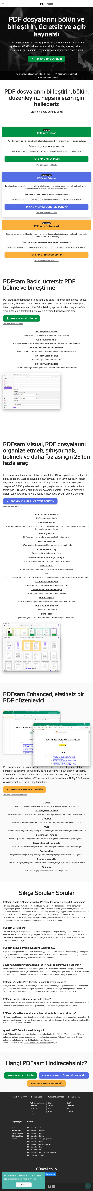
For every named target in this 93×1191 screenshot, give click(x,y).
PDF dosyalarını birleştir (46, 332)
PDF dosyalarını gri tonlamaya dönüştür (41, 1152)
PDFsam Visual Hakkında (46, 213)
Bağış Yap (33, 1108)
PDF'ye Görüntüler (34, 1150)
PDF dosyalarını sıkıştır (46, 514)
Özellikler (33, 1106)
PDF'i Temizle (46, 565)
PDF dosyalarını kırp (46, 549)
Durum (14, 1139)
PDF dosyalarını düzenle (46, 811)
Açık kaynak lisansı (37, 1103)
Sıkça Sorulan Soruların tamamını (37, 1043)
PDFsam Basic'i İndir (49, 59)
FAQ (31, 1111)
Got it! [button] (23, 1185)
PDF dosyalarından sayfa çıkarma (46, 348)
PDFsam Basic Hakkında (46, 165)
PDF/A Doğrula (46, 598)
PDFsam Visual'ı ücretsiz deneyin (46, 207)
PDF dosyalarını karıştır (46, 364)
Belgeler (33, 1114)
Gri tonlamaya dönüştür (46, 581)
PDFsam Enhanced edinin (47, 254)
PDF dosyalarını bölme (46, 340)
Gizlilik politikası (17, 1136)
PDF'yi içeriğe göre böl (35, 1155)
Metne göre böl (46, 533)
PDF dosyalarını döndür (46, 356)
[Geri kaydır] (88, 1186)
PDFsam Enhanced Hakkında (46, 261)
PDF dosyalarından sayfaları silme (39, 1144)
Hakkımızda (16, 1130)
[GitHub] (24, 1097)
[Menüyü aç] (3, 3)
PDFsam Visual (64, 1037)
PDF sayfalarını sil (46, 541)
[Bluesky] (50, 1188)
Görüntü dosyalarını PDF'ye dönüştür (46, 557)
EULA (50, 1103)
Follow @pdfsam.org (48, 1174)
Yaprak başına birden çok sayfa (46, 590)
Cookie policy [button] (35, 1179)
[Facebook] (53, 1188)
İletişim (14, 1128)
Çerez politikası (17, 1133)
